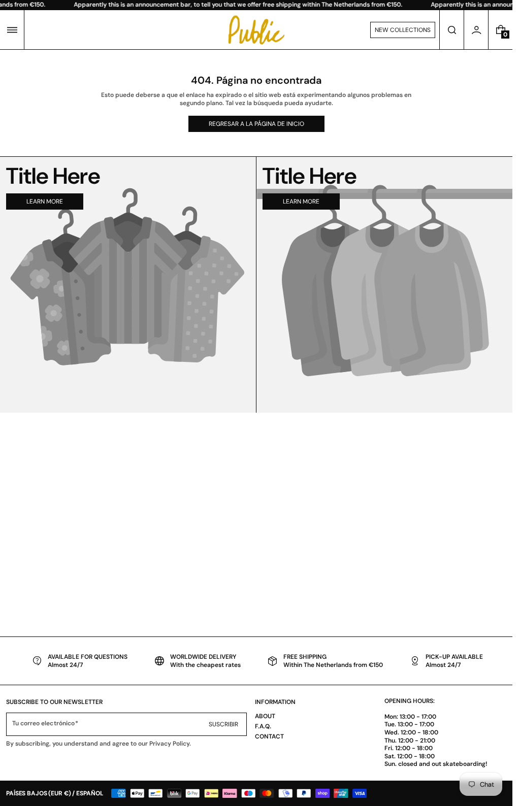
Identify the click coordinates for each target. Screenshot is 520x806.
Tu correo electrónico (43, 723)
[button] (12, 29)
